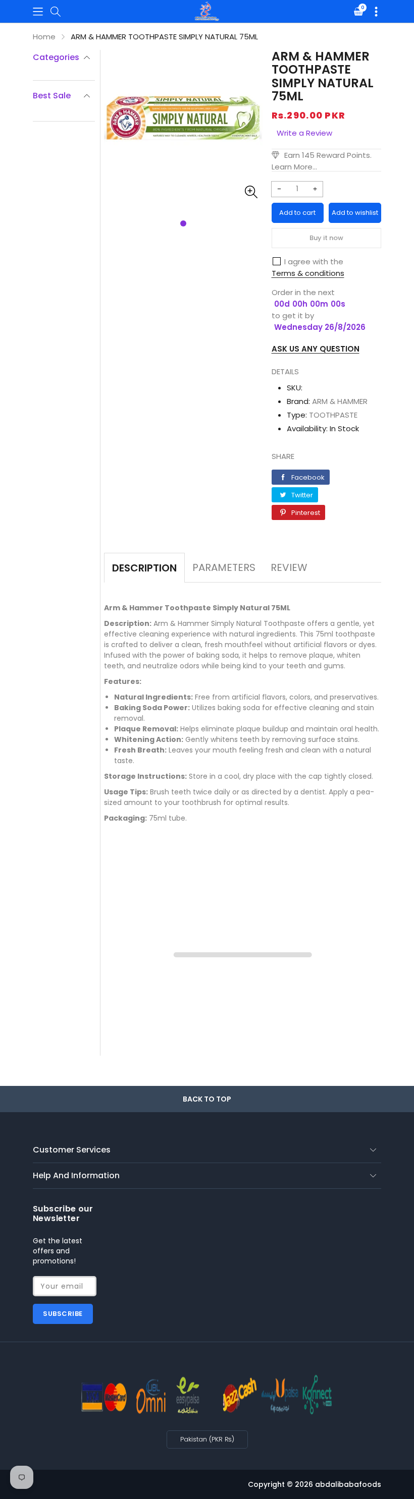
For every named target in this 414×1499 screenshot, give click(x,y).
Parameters (223, 567)
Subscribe (63, 1313)
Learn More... (294, 166)
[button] (38, 11)
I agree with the (313, 261)
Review (289, 567)
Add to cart (297, 212)
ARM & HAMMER (340, 401)
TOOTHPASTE (333, 415)
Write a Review (304, 133)
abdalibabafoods (348, 1484)
